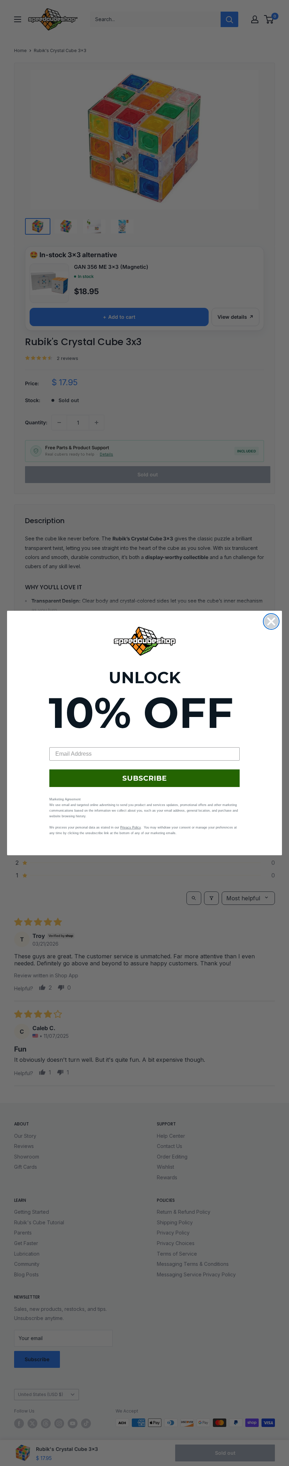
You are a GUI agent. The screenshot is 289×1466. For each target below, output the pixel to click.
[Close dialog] (271, 621)
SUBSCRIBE (144, 778)
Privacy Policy (130, 827)
